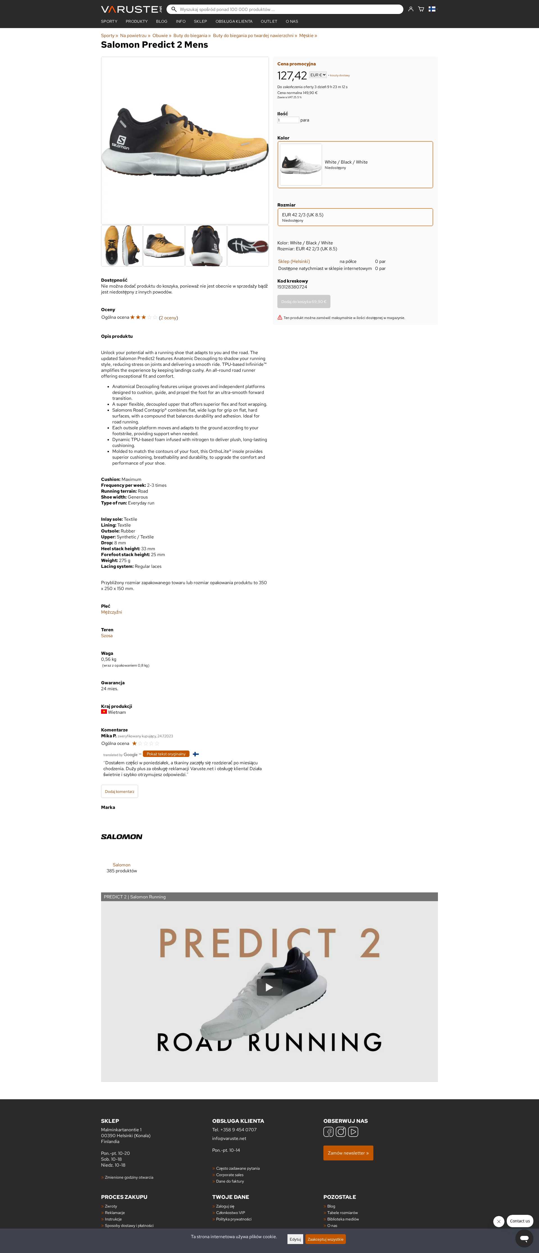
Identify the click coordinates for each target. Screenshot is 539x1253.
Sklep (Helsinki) (294, 261)
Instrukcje (113, 1219)
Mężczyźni (111, 612)
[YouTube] (353, 1132)
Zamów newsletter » (348, 1153)
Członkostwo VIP (230, 1212)
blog (161, 21)
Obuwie (162, 35)
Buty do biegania (192, 35)
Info (181, 21)
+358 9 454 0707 (238, 1130)
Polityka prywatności (234, 1219)
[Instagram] (341, 1132)
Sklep (200, 21)
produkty (137, 21)
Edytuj (295, 1239)
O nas (292, 21)
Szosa (107, 636)
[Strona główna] (131, 9)
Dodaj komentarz (119, 791)
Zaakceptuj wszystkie (326, 1239)
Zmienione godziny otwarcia (129, 1177)
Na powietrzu (135, 35)
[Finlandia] (433, 9)
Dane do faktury (230, 1181)
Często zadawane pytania (238, 1168)
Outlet (269, 21)
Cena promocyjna (296, 64)
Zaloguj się (225, 1206)
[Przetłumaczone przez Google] (120, 754)
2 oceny (168, 318)
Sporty (109, 21)
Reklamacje (115, 1212)
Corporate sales (229, 1174)
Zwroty (111, 1206)
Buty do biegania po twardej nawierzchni (255, 35)
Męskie (308, 35)
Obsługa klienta (234, 21)
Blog (331, 1206)
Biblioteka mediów (343, 1219)
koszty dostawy (340, 75)
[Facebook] (328, 1132)
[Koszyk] (421, 9)
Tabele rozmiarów (342, 1212)
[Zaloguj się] (411, 9)
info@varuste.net (229, 1138)
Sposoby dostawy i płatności (129, 1225)
